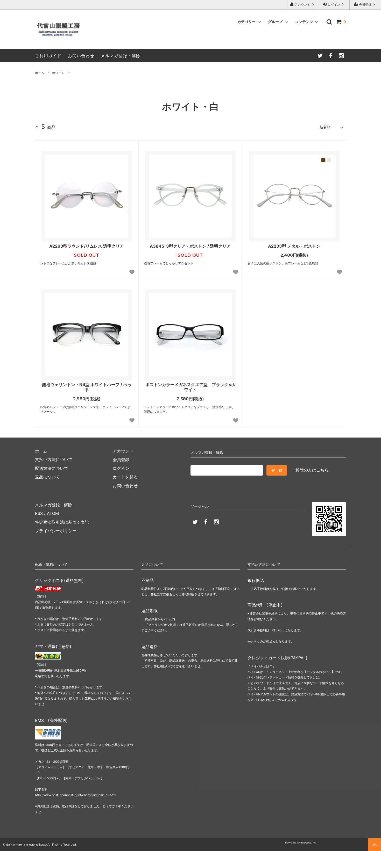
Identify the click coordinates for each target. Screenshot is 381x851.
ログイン (334, 4)
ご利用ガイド (48, 55)
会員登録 (365, 4)
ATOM (53, 513)
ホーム (39, 73)
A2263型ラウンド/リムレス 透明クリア (86, 246)
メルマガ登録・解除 (120, 55)
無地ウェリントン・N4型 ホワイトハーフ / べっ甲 (86, 387)
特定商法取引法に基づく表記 (62, 522)
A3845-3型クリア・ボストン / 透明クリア (190, 246)
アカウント (302, 4)
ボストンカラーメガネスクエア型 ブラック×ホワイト (190, 387)
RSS (39, 513)
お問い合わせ (81, 55)
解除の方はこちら (312, 469)
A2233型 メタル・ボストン (294, 246)
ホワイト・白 (61, 73)
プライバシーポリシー (55, 530)
